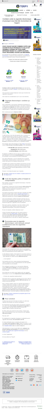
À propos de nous (39, 375)
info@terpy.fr (20, 378)
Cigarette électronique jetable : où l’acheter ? (39, 81)
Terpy (23, 143)
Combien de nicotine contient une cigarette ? (39, 101)
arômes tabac (14, 213)
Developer (40, 408)
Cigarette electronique (17, 12)
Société (27, 12)
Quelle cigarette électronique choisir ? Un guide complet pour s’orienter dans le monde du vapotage (39, 91)
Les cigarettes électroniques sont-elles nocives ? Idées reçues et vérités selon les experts (39, 71)
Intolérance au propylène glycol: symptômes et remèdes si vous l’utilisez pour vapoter (24, 342)
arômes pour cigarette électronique (16, 330)
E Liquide (21, 10)
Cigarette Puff (12, 10)
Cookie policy (32, 376)
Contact (33, 1)
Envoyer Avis (39, 381)
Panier (40, 5)
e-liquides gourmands (22, 193)
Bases (34, 10)
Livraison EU (6, 1)
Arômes (28, 10)
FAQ (33, 2)
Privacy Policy (32, 374)
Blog (31, 12)
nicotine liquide (6, 331)
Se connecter (34, 5)
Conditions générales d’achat (31, 379)
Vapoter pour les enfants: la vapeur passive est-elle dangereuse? (8, 342)
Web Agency (39, 406)
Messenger (20, 380)
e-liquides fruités (8, 325)
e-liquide (15, 89)
